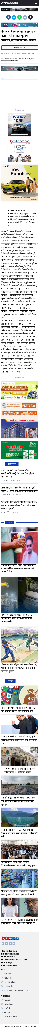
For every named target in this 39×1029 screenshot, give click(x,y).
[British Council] (19, 47)
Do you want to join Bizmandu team (16, 990)
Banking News (8, 1004)
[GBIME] (19, 151)
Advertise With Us (10, 982)
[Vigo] (19, 126)
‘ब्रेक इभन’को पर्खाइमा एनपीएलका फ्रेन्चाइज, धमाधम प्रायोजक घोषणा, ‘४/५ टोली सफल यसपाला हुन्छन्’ (19, 505)
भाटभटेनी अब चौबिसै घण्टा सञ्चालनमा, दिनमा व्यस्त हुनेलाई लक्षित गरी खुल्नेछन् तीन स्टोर (19, 892)
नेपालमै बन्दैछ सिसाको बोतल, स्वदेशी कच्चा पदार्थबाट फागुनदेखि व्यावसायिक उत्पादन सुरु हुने (18, 801)
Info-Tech (7, 1008)
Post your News (9, 986)
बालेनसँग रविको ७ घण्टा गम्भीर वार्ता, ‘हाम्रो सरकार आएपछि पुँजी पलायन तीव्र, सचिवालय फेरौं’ (19, 740)
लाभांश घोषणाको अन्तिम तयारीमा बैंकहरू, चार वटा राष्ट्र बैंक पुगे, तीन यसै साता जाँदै (18, 709)
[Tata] (19, 184)
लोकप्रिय (10, 681)
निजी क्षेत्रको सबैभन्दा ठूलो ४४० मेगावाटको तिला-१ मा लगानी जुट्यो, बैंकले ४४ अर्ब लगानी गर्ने (19, 833)
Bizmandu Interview (10, 1016)
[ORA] (19, 68)
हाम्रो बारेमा (7, 973)
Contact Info (8, 977)
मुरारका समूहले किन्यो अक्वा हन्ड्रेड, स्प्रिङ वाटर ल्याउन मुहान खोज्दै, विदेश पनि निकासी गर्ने (19, 921)
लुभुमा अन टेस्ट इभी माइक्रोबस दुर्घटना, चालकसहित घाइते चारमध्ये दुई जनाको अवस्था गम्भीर (16, 618)
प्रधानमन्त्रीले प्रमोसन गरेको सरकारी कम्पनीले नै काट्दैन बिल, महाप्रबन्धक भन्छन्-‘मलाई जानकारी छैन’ (18, 568)
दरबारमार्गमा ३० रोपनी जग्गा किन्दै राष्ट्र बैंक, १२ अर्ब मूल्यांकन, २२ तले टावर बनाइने (18, 770)
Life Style (7, 1012)
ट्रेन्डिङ (10, 522)
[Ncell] (19, 24)
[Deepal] (19, 9)
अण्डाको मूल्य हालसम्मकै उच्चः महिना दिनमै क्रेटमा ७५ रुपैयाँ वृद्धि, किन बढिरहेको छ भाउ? (19, 489)
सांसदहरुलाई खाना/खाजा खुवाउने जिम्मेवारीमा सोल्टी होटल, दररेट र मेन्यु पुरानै (18, 863)
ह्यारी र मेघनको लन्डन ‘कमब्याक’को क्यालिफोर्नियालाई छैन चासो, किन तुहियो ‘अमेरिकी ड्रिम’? (17, 473)
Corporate (7, 999)
